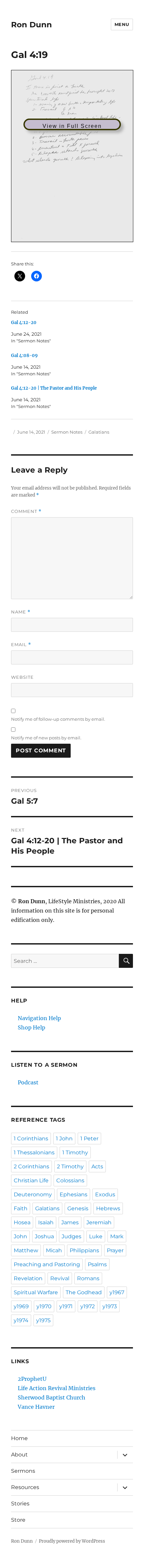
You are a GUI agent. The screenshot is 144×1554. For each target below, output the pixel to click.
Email (21, 644)
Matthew (26, 1250)
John (20, 1236)
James (70, 1222)
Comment (26, 511)
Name (20, 612)
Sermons (23, 1471)
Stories (20, 1503)
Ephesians (73, 1194)
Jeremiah (99, 1222)
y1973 (109, 1306)
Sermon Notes (66, 432)
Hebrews (108, 1208)
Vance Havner (36, 1406)
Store (18, 1520)
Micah (54, 1250)
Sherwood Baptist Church (51, 1397)
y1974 (21, 1320)
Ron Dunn (31, 24)
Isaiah (46, 1222)
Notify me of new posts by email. (46, 737)
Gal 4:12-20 (24, 322)
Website (22, 677)
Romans (88, 1278)
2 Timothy (70, 1166)
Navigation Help (39, 1018)
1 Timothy (75, 1152)
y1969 (21, 1306)
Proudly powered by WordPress (72, 1541)
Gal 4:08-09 (24, 355)
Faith (20, 1208)
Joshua (44, 1236)
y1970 (44, 1306)
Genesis (77, 1208)
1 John (64, 1138)
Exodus (105, 1194)
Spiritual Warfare (36, 1292)
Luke (95, 1236)
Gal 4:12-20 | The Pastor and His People (54, 388)
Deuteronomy (33, 1194)
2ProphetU (32, 1378)
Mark (117, 1236)
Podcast (28, 1082)
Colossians (70, 1180)
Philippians (84, 1250)
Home (19, 1438)
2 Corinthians (31, 1166)
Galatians (98, 432)
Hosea (22, 1222)
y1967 (117, 1292)
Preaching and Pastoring (47, 1264)
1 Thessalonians (34, 1152)
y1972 (87, 1306)
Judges (71, 1236)
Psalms (97, 1264)
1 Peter (89, 1138)
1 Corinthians (31, 1138)
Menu (122, 24)
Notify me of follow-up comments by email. (58, 719)
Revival (59, 1278)
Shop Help (31, 1027)
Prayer (115, 1250)
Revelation (28, 1278)
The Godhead (84, 1292)
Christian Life (31, 1180)
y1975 (43, 1320)
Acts (97, 1166)
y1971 (66, 1306)
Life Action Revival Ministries (56, 1388)
